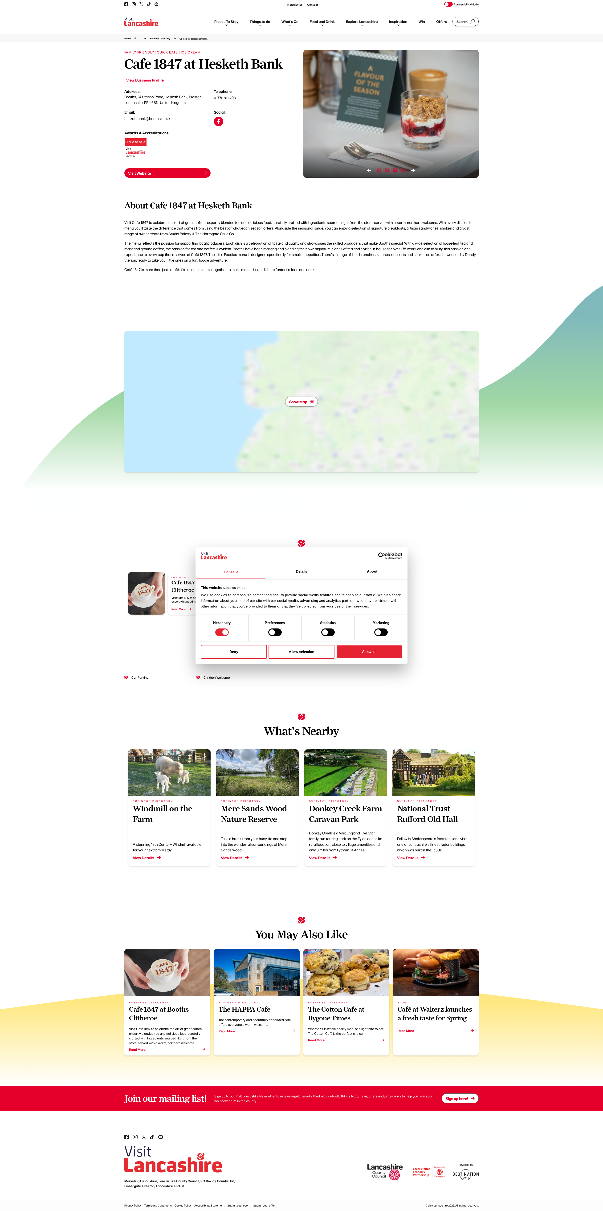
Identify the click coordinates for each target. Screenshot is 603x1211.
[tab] (379, 170)
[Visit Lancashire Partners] (135, 149)
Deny (233, 652)
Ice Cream (191, 52)
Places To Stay (226, 21)
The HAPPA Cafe (244, 1009)
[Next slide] (413, 171)
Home (127, 38)
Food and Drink (322, 21)
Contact (312, 4)
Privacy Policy (133, 1205)
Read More (137, 1049)
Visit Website (139, 173)
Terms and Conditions (158, 1205)
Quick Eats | (168, 52)
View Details (143, 857)
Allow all (369, 652)
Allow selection (301, 652)
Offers (441, 21)
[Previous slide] (369, 171)
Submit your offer (264, 1205)
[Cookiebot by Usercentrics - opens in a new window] (381, 555)
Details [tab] (301, 571)
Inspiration (398, 21)
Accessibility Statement (209, 1205)
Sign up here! (457, 1098)
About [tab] (372, 571)
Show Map (298, 401)
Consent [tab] (231, 572)
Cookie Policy (183, 1205)
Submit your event (238, 1205)
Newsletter (294, 4)
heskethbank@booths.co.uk (147, 118)
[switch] (275, 632)
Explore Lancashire (362, 21)
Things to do (260, 21)
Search (462, 21)
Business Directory (160, 38)
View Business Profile (145, 79)
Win (422, 21)
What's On (289, 21)
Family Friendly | (140, 52)
